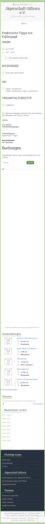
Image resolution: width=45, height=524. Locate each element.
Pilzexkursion (22, 359)
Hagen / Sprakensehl (13, 88)
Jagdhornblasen (7, 499)
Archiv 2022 (6, 426)
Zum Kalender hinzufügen (17, 58)
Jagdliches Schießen (9, 505)
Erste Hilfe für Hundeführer (27, 348)
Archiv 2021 (6, 430)
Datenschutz (6, 460)
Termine (4, 466)
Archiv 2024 (6, 419)
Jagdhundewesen (8, 502)
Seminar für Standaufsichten (27, 379)
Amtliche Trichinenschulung (27, 338)
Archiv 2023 (6, 422)
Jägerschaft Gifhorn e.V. (22, 10)
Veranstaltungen (7, 463)
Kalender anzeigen (37, 404)
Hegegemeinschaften (9, 484)
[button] (3, 404)
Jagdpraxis (10, 105)
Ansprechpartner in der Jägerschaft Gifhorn (16, 478)
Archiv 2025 (6, 415)
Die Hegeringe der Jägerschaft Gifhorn (14, 481)
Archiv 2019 (6, 437)
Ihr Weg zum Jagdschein (10, 495)
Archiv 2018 (6, 441)
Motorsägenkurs (23, 369)
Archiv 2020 (6, 433)
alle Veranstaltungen (9, 389)
